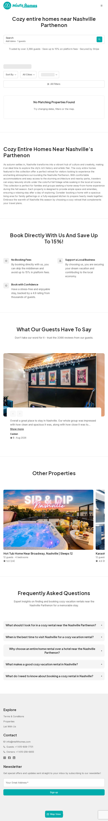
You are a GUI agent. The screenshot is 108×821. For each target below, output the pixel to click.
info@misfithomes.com (18, 741)
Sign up (54, 792)
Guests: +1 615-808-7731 (19, 746)
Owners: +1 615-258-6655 (20, 751)
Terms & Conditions (13, 716)
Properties (8, 721)
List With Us (9, 726)
